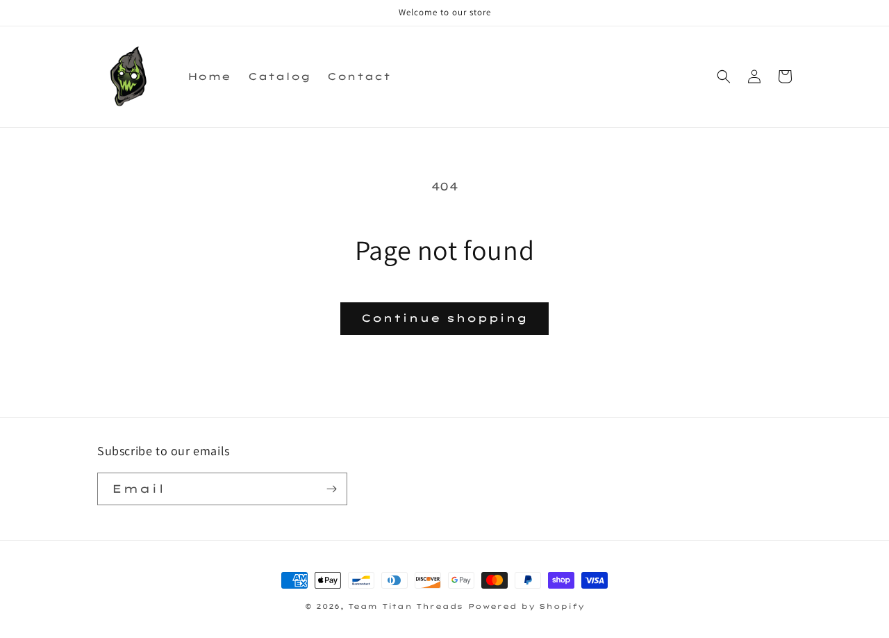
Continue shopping (444, 318)
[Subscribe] (331, 489)
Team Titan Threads (405, 606)
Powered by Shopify (526, 606)
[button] (723, 76)
